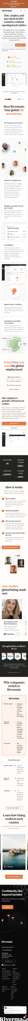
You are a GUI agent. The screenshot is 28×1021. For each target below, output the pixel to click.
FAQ (12, 998)
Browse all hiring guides (13, 876)
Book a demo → (14, 423)
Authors (12, 996)
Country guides (14, 989)
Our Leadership (16, 976)
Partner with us (16, 978)
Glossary (13, 992)
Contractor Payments (6, 973)
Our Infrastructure (16, 974)
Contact (14, 984)
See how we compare (13, 808)
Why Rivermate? (16, 973)
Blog (12, 994)
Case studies (14, 991)
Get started (7, 907)
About (14, 971)
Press (14, 982)
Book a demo (19, 45)
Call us (8, 961)
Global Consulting (6, 978)
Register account (5, 989)
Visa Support (5, 976)
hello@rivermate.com (7, 947)
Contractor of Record (6, 974)
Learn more (14, 428)
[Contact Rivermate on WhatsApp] (21, 10)
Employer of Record (6, 971)
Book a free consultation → (11, 547)
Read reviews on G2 (13, 672)
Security (14, 980)
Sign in (3, 991)
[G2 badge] (10, 656)
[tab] (14, 377)
